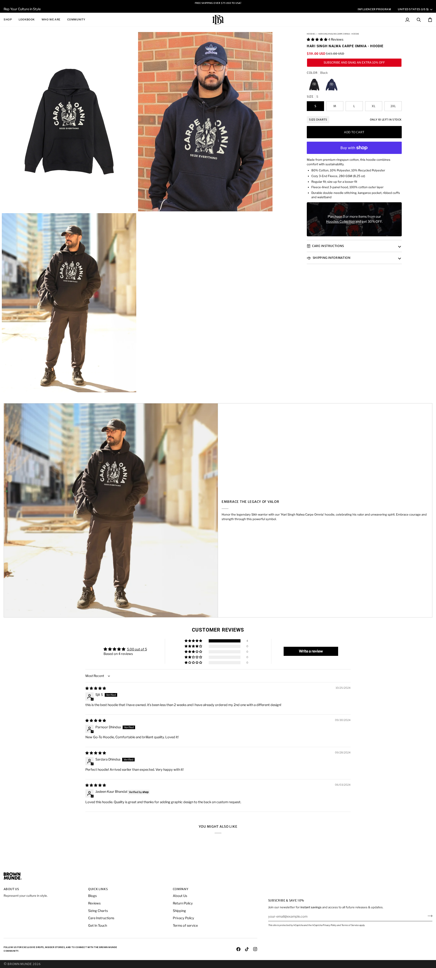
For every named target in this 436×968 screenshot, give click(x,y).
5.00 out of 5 (137, 649)
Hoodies (311, 34)
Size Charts (318, 119)
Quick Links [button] (98, 889)
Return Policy (183, 903)
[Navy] (331, 85)
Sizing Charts (98, 911)
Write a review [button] (311, 651)
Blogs (92, 896)
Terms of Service (350, 925)
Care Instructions (328, 246)
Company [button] (180, 889)
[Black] (315, 85)
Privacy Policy (330, 925)
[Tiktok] (247, 949)
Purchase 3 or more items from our (354, 217)
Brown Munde (19, 964)
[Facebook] (238, 949)
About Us (180, 896)
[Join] (428, 915)
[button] (9, 20)
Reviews (94, 903)
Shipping (179, 911)
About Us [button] (11, 889)
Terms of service (185, 926)
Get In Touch (97, 926)
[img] (95, 688)
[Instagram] (255, 949)
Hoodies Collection (340, 222)
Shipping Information (331, 258)
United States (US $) (413, 9)
